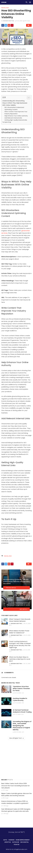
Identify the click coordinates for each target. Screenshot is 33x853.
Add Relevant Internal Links (13, 118)
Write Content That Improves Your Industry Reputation (15, 113)
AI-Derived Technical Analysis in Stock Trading (22, 711)
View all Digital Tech (15, 738)
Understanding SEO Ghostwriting (13, 101)
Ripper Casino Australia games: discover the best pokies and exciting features (16, 794)
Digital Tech (5, 7)
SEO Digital (24, 842)
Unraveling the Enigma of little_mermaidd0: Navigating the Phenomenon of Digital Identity (22, 726)
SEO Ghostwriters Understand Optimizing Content (14, 108)
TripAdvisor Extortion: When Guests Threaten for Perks (21, 689)
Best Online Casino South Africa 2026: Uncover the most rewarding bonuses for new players (15, 786)
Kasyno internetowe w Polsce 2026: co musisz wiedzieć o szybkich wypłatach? (14, 802)
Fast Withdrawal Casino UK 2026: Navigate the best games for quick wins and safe (15, 810)
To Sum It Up (6, 122)
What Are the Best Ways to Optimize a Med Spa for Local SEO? (19, 659)
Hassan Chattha (8, 21)
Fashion (11, 840)
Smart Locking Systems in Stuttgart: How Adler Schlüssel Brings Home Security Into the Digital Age (20, 644)
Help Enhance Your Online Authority (16, 116)
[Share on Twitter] (5, 25)
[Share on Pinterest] (12, 25)
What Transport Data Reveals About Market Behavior (19, 620)
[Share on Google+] (9, 25)
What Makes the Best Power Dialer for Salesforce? (19, 632)
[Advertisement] (16, 758)
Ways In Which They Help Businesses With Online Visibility (14, 104)
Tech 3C (16, 844)
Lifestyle (7, 842)
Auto (5, 840)
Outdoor (15, 842)
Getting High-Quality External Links (15, 120)
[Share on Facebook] (2, 25)
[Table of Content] (28, 97)
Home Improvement (23, 840)
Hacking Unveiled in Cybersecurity (20, 699)
